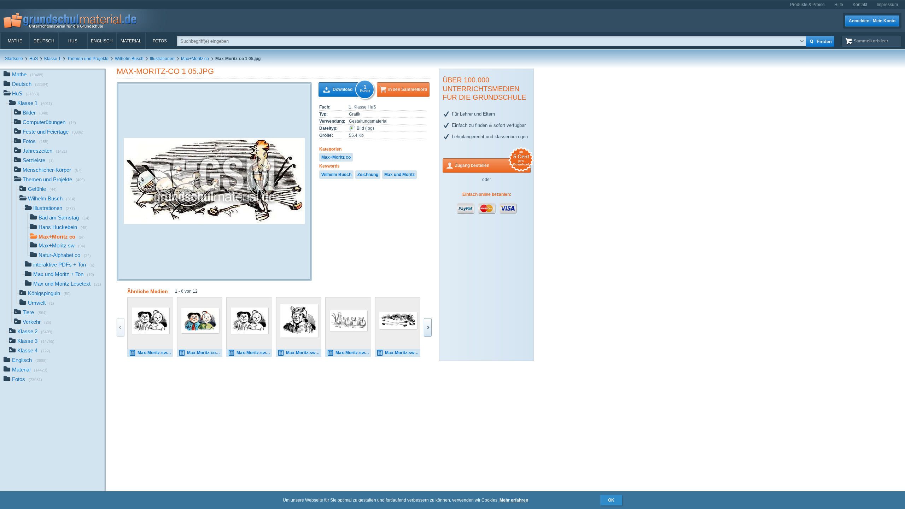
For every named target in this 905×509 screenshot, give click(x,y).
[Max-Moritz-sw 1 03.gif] (348, 320)
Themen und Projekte (88, 58)
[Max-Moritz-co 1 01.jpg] (200, 320)
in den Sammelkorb (407, 89)
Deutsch (44, 41)
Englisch (102, 41)
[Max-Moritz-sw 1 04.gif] (398, 320)
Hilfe (838, 4)
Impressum (887, 4)
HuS (72, 41)
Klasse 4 (33, 350)
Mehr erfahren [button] (514, 500)
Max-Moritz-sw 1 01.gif (155, 352)
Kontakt (860, 4)
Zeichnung (367, 174)
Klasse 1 (52, 58)
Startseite (14, 58)
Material (131, 41)
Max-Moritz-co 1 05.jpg (165, 71)
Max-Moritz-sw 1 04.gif (402, 352)
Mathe (15, 41)
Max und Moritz (399, 174)
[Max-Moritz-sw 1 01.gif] (150, 321)
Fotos (160, 41)
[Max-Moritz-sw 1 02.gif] (299, 321)
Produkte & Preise (807, 4)
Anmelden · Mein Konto (872, 20)
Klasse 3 (35, 341)
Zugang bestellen (492, 163)
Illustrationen (162, 58)
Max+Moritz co (195, 58)
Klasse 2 (34, 331)
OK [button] (611, 500)
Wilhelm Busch (129, 58)
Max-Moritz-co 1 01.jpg (204, 352)
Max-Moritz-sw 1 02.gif (303, 352)
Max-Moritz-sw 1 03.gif (353, 352)
